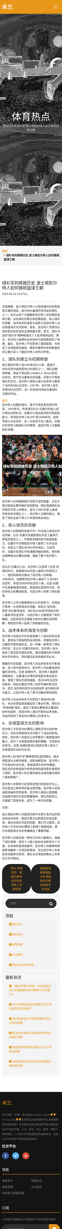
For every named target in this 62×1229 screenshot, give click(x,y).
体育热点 (17, 934)
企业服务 (17, 954)
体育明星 (17, 944)
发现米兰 (17, 924)
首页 (5, 251)
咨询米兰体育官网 (23, 964)
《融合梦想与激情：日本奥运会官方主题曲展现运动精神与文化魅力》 (30, 990)
